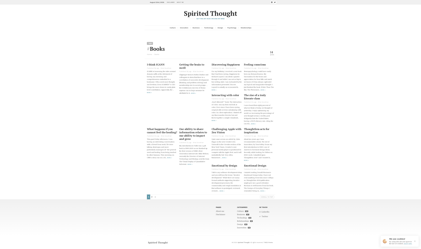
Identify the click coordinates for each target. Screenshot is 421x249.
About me (180, 2)
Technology (208, 28)
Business (196, 28)
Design (220, 28)
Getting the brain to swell (191, 66)
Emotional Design (255, 165)
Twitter (265, 217)
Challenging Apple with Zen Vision (226, 130)
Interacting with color (225, 95)
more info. (408, 244)
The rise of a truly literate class (255, 96)
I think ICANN (155, 64)
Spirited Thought (210, 13)
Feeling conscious (255, 64)
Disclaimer (171, 2)
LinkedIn (265, 212)
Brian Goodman (166, 68)
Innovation (184, 28)
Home (149, 54)
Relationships (246, 28)
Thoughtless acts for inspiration (256, 130)
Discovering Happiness (226, 64)
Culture (173, 28)
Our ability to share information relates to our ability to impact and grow (193, 134)
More (149, 92)
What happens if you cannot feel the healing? (162, 130)
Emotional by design (224, 165)
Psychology (231, 28)
